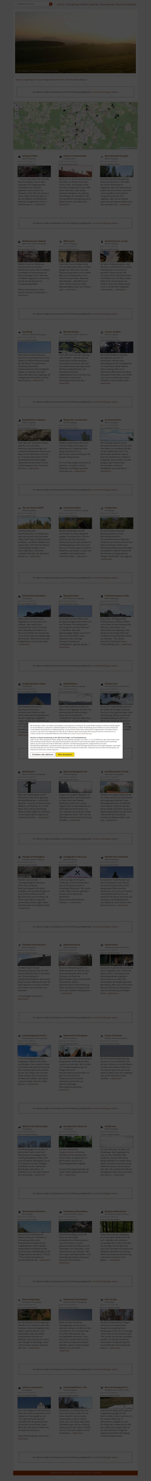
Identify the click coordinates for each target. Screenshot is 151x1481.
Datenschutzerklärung (84, 733)
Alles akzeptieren (65, 754)
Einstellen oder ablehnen (42, 754)
